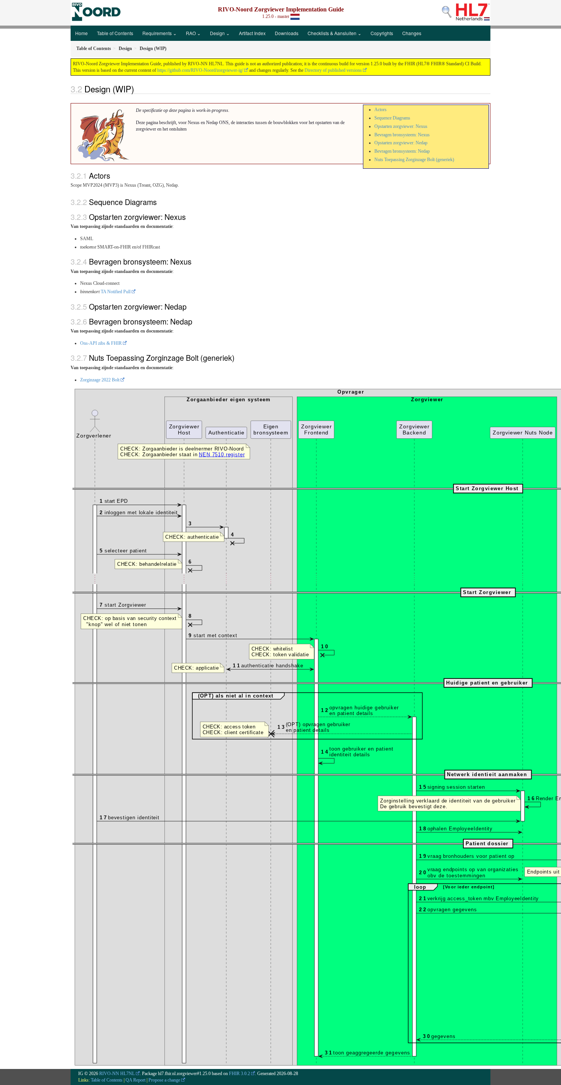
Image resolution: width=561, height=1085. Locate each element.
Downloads (286, 33)
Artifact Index (252, 33)
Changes (411, 33)
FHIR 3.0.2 (239, 1073)
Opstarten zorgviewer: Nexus (400, 126)
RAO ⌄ (193, 33)
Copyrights (382, 33)
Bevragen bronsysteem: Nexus (402, 134)
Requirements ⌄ (159, 33)
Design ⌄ (220, 33)
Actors (380, 109)
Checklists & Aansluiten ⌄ (334, 33)
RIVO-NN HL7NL (117, 1073)
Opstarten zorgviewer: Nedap (400, 142)
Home (81, 33)
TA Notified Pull (116, 291)
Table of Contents (115, 33)
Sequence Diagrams (392, 118)
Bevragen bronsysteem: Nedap (402, 151)
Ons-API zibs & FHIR (101, 343)
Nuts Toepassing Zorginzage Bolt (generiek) (414, 159)
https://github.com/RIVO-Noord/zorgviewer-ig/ (200, 70)
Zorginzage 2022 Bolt (99, 380)
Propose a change (164, 1080)
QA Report (135, 1080)
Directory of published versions (333, 70)
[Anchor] (138, 88)
